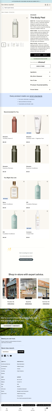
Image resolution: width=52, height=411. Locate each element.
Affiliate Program (20, 366)
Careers (18, 368)
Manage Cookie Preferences (22, 391)
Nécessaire (33, 15)
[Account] (45, 5)
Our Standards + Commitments (12, 325)
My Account (19, 379)
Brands (2, 391)
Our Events (3, 368)
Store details (11, 303)
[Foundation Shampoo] (37, 189)
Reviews (3, 373)
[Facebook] (5, 356)
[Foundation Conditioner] (14, 219)
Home (3, 12)
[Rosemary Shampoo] (14, 153)
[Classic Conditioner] (14, 189)
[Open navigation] (50, 5)
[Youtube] (11, 356)
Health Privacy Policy (21, 393)
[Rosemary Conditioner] (37, 153)
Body (2, 384)
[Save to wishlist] (27, 18)
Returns (18, 386)
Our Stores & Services (5, 364)
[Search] (3, 8)
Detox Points (3, 393)
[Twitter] (8, 356)
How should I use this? (30, 405)
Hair (2, 386)
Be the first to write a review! (26, 259)
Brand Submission (20, 364)
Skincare (3, 379)
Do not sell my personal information (24, 398)
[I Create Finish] (37, 219)
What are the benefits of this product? (12, 405)
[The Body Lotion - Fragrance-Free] (37, 124)
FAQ (18, 384)
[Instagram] (2, 356)
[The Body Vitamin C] (14, 124)
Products (6, 12)
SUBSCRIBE (21, 351)
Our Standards (4, 366)
